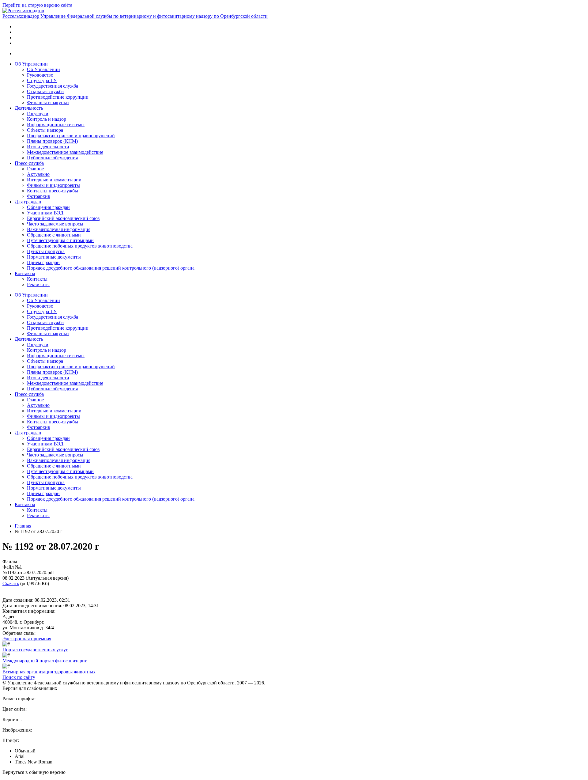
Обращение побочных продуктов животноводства (80, 245)
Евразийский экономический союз (63, 218)
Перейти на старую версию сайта (37, 5)
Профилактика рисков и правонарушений (71, 135)
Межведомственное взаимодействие (65, 152)
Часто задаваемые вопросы (55, 223)
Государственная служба (52, 86)
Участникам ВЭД (45, 212)
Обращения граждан (48, 207)
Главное (35, 168)
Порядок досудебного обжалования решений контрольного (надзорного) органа (110, 268)
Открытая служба (45, 91)
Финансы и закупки (48, 102)
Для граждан (28, 201)
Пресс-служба (29, 163)
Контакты (25, 273)
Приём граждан (43, 262)
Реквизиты (38, 284)
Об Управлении (31, 63)
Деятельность (29, 108)
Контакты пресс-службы (52, 190)
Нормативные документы (54, 256)
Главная (23, 525)
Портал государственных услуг (35, 649)
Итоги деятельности (48, 146)
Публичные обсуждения (52, 157)
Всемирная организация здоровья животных (49, 671)
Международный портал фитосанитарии (45, 660)
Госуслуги (37, 113)
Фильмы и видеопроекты (53, 185)
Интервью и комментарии (54, 179)
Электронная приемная (26, 638)
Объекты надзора (45, 130)
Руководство (40, 75)
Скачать (10, 583)
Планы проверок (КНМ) (52, 141)
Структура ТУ (42, 80)
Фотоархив (38, 196)
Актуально (38, 174)
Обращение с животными (54, 234)
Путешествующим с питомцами (60, 240)
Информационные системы (56, 124)
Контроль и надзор (46, 119)
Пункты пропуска (46, 251)
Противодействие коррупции (58, 97)
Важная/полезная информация (58, 229)
